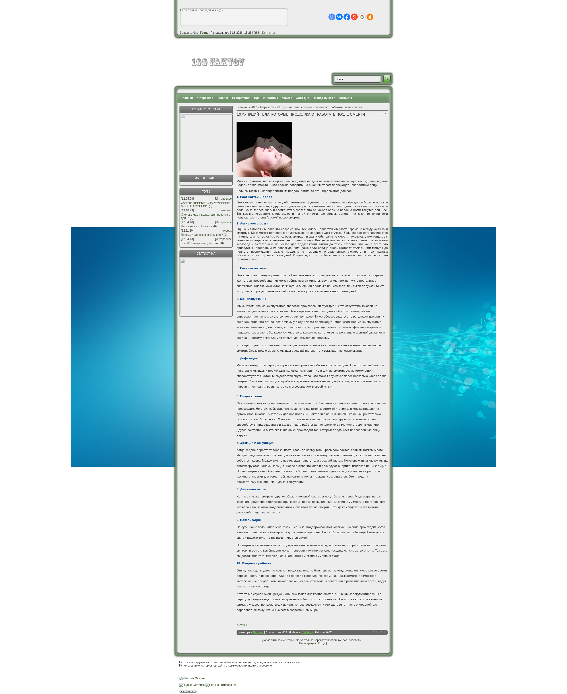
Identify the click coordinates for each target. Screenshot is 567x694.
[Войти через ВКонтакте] (339, 17)
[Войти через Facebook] (347, 17)
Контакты (268, 32)
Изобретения (241, 97)
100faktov (307, 632)
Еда (256, 97)
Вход (321, 643)
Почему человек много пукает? (202, 234)
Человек (223, 97)
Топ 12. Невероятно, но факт (200, 243)
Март (263, 107)
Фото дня (302, 97)
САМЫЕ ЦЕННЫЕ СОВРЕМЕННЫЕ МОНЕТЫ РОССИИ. (205, 204)
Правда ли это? (324, 97)
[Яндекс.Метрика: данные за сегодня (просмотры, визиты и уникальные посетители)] (192, 685)
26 (272, 107)
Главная (187, 97)
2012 (254, 107)
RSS (257, 32)
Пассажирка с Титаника (196, 226)
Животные (270, 97)
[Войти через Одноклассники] (370, 17)
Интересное (204, 97)
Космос (287, 97)
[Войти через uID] (331, 17)
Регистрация (307, 643)
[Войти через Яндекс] (354, 17)
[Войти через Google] (362, 16)
